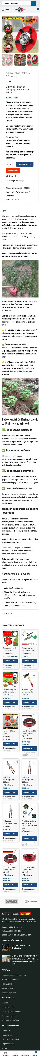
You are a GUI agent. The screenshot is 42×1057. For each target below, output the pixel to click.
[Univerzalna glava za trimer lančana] (10, 680)
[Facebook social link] (12, 199)
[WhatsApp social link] (18, 199)
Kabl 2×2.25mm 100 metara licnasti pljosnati (10, 869)
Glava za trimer (8, 580)
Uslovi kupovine (8, 1007)
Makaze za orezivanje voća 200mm (28, 779)
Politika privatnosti (9, 1016)
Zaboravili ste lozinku (10, 1039)
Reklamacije (7, 984)
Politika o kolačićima (10, 1020)
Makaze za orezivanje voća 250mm (9, 779)
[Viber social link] (21, 199)
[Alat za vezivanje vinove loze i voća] (29, 638)
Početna (9, 73)
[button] (10, 661)
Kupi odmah (13, 170)
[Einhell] (30, 902)
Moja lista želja (8, 1044)
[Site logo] (20, 10)
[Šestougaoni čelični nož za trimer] (10, 638)
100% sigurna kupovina (11, 1012)
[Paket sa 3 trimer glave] (10, 721)
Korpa (4, 1048)
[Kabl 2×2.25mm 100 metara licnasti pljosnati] (10, 857)
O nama (5, 1003)
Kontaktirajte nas (9, 993)
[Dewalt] (11, 902)
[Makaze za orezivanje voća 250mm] (10, 767)
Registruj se (7, 1035)
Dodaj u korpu (25, 164)
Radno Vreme (7, 988)
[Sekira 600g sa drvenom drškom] (29, 680)
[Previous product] (7, 81)
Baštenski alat (12, 76)
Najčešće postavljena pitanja (14, 975)
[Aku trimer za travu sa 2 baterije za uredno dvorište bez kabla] (29, 811)
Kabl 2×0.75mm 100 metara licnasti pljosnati (29, 869)
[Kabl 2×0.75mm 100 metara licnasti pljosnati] (29, 857)
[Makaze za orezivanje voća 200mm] (29, 767)
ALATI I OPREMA (22, 73)
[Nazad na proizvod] (10, 81)
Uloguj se (6, 1030)
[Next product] (12, 81)
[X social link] (15, 199)
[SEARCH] (33, 3)
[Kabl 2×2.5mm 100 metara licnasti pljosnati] (29, 721)
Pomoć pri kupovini (10, 980)
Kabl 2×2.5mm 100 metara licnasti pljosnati (29, 733)
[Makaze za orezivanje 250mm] (10, 811)
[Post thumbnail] (6, 947)
